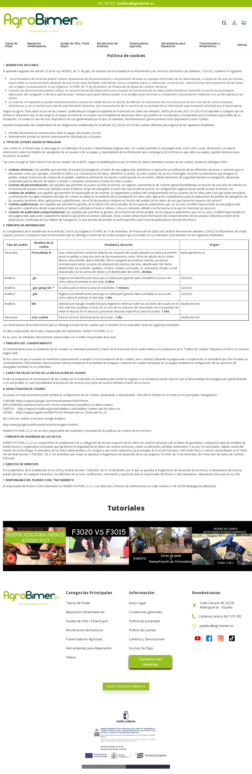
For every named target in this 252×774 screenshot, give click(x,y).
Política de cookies (142, 630)
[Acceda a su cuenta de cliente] (234, 23)
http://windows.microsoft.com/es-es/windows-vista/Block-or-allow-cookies (65, 405)
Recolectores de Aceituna (84, 630)
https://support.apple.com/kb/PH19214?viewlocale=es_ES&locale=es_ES (61, 412)
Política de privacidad (144, 621)
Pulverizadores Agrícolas (84, 639)
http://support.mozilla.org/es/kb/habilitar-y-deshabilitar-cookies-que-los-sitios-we (69, 408)
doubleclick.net (190, 304)
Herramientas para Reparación (89, 648)
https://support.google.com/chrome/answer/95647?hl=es (52, 401)
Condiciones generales (145, 612)
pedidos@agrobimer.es (135, 4)
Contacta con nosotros (150, 662)
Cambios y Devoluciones (147, 639)
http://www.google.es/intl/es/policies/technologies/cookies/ (40, 424)
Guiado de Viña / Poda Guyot (87, 621)
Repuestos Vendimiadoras (85, 612)
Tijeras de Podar (78, 603)
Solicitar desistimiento (126, 686)
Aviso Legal (137, 603)
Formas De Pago (141, 648)
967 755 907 (107, 4)
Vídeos (71, 657)
